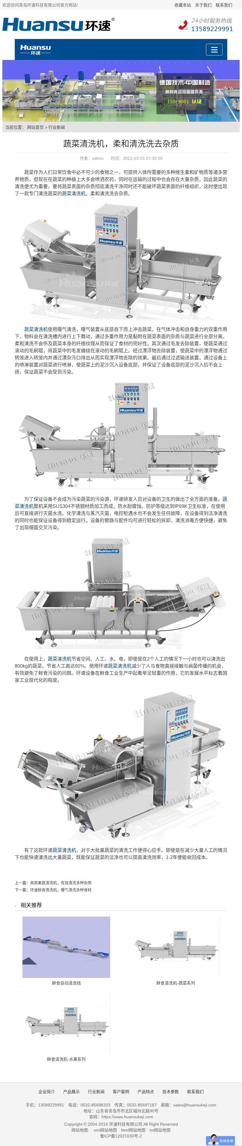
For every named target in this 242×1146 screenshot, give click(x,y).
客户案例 (121, 1091)
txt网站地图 (160, 1130)
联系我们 (224, 5)
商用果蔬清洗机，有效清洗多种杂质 (60, 883)
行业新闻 (56, 127)
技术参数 (170, 1091)
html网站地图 (133, 1130)
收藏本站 (182, 5)
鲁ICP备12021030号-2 (121, 1136)
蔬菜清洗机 (74, 193)
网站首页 (35, 127)
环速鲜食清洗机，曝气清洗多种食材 (60, 890)
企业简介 (46, 1091)
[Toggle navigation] (214, 50)
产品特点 (146, 1091)
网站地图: (80, 1130)
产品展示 (71, 1091)
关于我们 (203, 5)
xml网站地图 (105, 1130)
